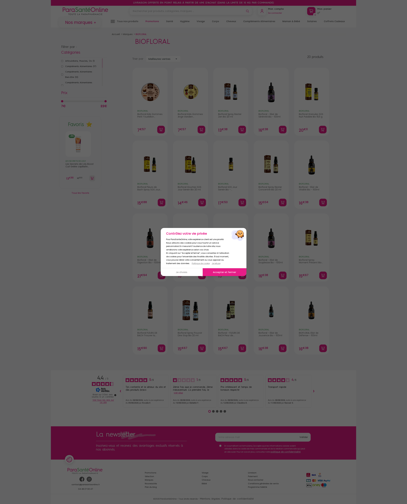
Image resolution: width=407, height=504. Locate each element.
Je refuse (216, 263)
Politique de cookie (201, 263)
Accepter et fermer (224, 272)
